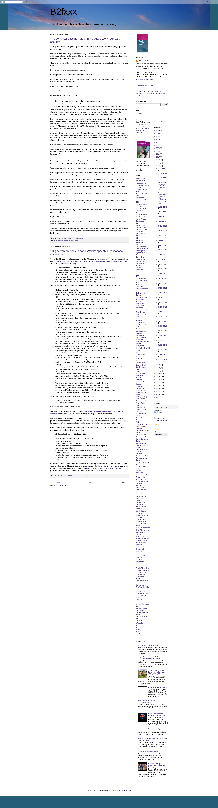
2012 (158, 368)
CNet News (140, 240)
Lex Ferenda (140, 390)
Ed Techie (139, 272)
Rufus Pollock (141, 498)
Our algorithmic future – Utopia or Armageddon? (156, 714)
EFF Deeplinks (141, 278)
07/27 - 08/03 (162, 250)
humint (66, 240)
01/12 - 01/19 (162, 354)
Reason (139, 485)
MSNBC (139, 418)
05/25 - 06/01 (162, 283)
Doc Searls (140, 261)
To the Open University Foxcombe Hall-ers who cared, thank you (156, 672)
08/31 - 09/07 (162, 236)
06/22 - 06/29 (162, 269)
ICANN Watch (141, 339)
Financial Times (141, 314)
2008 (158, 380)
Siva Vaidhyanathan (143, 528)
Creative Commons (142, 249)
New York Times (141, 426)
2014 (158, 166)
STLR (138, 564)
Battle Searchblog (142, 200)
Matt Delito (139, 405)
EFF (137, 276)
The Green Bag (141, 572)
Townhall (139, 602)
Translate (162, 413)
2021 (158, 145)
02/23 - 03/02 (162, 335)
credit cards (59, 240)
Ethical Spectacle (142, 289)
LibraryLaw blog (141, 397)
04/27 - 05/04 (162, 302)
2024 (158, 136)
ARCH (138, 191)
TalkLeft (138, 534)
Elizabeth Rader (141, 280)
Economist (139, 270)
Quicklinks (139, 483)
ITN (137, 361)
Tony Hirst (139, 600)
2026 (158, 130)
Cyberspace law (141, 255)
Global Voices (141, 331)
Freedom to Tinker (142, 310)
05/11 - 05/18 (162, 293)
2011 (158, 371)
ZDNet (138, 634)
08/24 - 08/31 (162, 240)
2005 (158, 388)
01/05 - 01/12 (162, 359)
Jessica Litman (141, 367)
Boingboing (140, 221)
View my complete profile (144, 79)
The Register (140, 591)
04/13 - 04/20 (162, 312)
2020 (158, 148)
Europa (138, 295)
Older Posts (124, 482)
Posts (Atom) (64, 486)
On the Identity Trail (142, 443)
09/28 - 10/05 (162, 221)
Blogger (128, 790)
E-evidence (140, 274)
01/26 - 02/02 (162, 350)
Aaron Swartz (140, 179)
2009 (158, 377)
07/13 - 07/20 (162, 255)
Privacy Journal (141, 475)
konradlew (112, 790)
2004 (158, 391)
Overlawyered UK (142, 456)
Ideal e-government (142, 342)
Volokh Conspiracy (142, 538)
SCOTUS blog (141, 519)
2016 (158, 160)
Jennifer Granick (141, 365)
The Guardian (141, 574)
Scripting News (141, 521)
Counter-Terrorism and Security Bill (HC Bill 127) (70, 261)
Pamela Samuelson (143, 462)
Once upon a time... (142, 437)
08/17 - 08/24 (162, 245)
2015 (158, 163)
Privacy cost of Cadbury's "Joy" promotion (152, 729)
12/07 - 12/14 (162, 168)
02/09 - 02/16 (162, 340)
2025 (158, 133)
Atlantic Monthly (141, 189)
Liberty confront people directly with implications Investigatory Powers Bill (156, 765)
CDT (137, 223)
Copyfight (139, 242)
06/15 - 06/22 (162, 274)
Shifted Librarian (141, 523)
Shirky (138, 526)
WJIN (138, 629)
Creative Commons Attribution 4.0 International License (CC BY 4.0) (152, 93)
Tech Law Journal (142, 566)
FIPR (138, 318)
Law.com (139, 380)
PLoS (138, 464)
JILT (137, 369)
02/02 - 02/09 (162, 345)
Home (90, 482)
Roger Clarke (140, 494)
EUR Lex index (141, 293)
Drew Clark (140, 263)
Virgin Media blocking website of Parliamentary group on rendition (149, 658)
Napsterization (141, 420)
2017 (158, 157)
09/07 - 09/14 (162, 231)
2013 (158, 365)
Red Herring (140, 488)
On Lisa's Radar (141, 435)
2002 (158, 397)
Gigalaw (139, 329)
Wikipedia (139, 623)
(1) (99, 279)
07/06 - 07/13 (162, 259)
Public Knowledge (142, 481)
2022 (158, 142)
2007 (158, 382)
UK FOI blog (140, 610)
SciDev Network (141, 540)
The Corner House (142, 570)
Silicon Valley (140, 549)
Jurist (138, 371)
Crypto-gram (140, 251)
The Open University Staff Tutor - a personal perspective (149, 701)
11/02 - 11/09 (162, 207)
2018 (158, 154)
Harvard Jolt (140, 335)
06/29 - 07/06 (162, 264)
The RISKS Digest (142, 593)
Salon (138, 500)
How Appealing (141, 337)
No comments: (79, 238)
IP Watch (139, 358)
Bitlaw (138, 212)
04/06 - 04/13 (162, 316)
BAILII (138, 196)
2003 (158, 394)
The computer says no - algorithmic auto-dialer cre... (162, 186)
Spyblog (139, 559)
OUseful (139, 454)
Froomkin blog (141, 323)
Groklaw (139, 333)
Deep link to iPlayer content (157, 687)
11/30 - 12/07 (162, 173)
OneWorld (139, 428)
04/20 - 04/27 (162, 307)
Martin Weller (140, 403)
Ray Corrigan (143, 60)
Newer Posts (55, 482)
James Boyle (140, 363)
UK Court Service (142, 608)
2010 (158, 374)
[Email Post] (87, 238)
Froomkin (139, 320)
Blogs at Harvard (142, 215)
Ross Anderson (141, 496)
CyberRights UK (141, 253)
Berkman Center (141, 204)
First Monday (140, 312)
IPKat (138, 356)
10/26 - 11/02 (162, 212)
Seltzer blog (140, 545)
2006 (158, 385)
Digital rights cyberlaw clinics (148, 752)
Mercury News (141, 407)
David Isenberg (141, 259)
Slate (138, 553)
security (71, 240)
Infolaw (138, 344)
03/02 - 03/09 (162, 331)
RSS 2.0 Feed (159, 121)
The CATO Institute (142, 568)
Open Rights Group (142, 450)
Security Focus (141, 543)
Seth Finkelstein (141, 547)
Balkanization (140, 198)
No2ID (138, 422)
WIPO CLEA (140, 627)
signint (76, 240)
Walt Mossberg (141, 479)
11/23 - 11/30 (162, 178)
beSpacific (139, 206)
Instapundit (140, 346)
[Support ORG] (161, 420)
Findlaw (139, 316)
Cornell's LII (140, 244)
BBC (137, 202)
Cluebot (139, 236)
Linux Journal (140, 399)
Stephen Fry (140, 562)
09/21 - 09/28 (162, 226)
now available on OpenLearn (142, 131)
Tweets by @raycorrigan (144, 85)
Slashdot (139, 551)
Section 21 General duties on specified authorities (109, 261)
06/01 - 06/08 (162, 278)
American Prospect (142, 185)
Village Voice (140, 536)
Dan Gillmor (140, 257)
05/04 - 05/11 (162, 297)
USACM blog (140, 621)
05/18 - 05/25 (162, 288)
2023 (158, 139)
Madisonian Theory (142, 401)
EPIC (138, 282)
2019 (158, 151)
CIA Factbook (140, 234)
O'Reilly (138, 452)
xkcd (137, 631)
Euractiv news (141, 291)
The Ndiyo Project (142, 424)
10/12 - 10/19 (162, 217)
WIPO (138, 625)
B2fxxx (63, 12)
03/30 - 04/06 (162, 321)
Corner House (141, 246)
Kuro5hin (139, 377)
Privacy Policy (141, 477)
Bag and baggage (142, 193)
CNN (138, 238)
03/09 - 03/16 (162, 326)
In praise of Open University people (150, 645)
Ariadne (139, 187)
